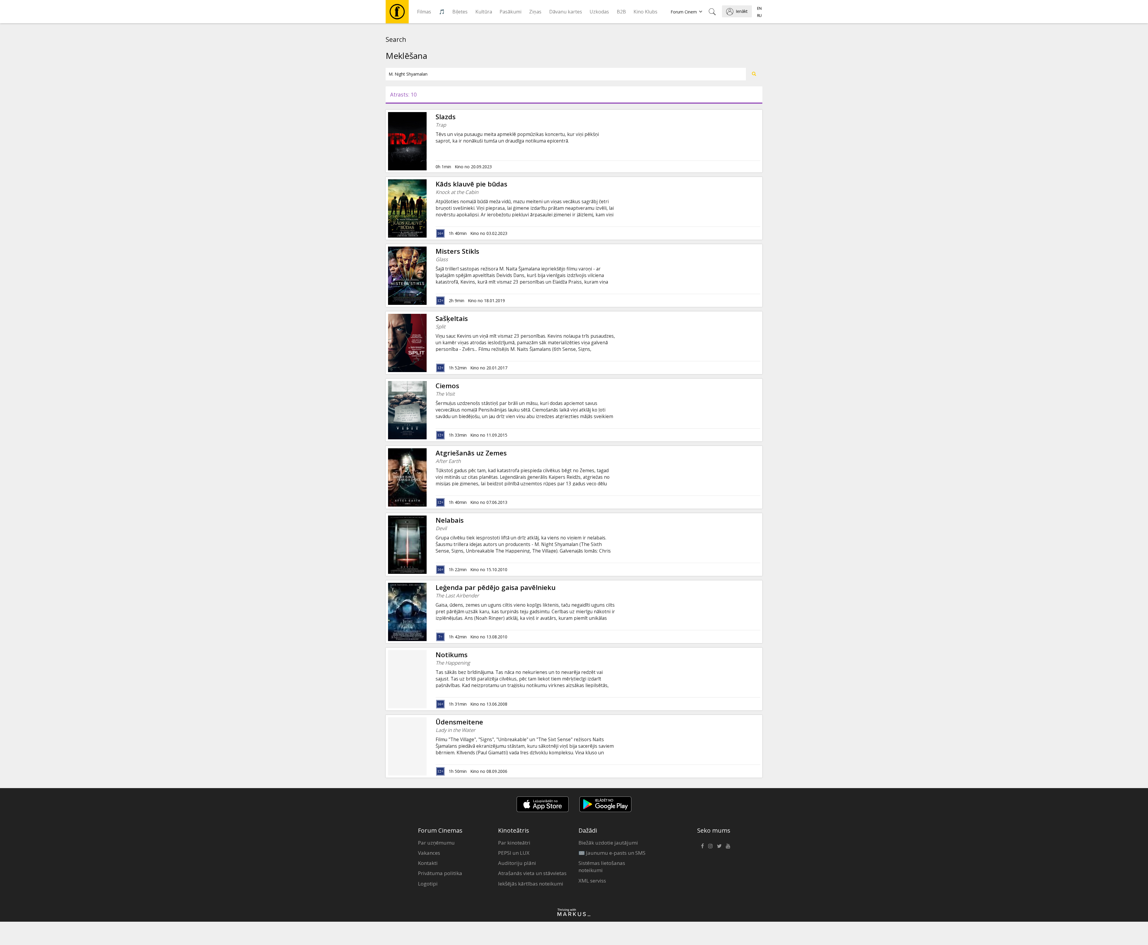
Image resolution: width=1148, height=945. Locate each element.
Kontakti (428, 863)
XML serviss (592, 880)
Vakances (429, 852)
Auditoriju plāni (517, 863)
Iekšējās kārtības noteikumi (530, 883)
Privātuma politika (440, 873)
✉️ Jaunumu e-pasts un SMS (611, 852)
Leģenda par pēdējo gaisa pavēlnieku (495, 587)
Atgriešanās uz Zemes (471, 453)
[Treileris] (427, 141)
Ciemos (447, 385)
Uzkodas (599, 11)
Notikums (452, 654)
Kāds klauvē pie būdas (471, 184)
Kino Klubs (645, 11)
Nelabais (450, 520)
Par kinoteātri (514, 842)
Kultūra (483, 11)
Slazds (446, 116)
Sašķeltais (452, 318)
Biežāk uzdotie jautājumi (608, 842)
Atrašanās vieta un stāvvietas (532, 873)
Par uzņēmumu (436, 842)
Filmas (424, 11)
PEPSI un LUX (513, 852)
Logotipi (428, 883)
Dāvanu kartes (565, 11)
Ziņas (535, 11)
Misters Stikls (457, 251)
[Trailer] (427, 276)
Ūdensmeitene (459, 722)
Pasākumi (510, 11)
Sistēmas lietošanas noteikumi (601, 867)
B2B (621, 11)
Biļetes (460, 11)
